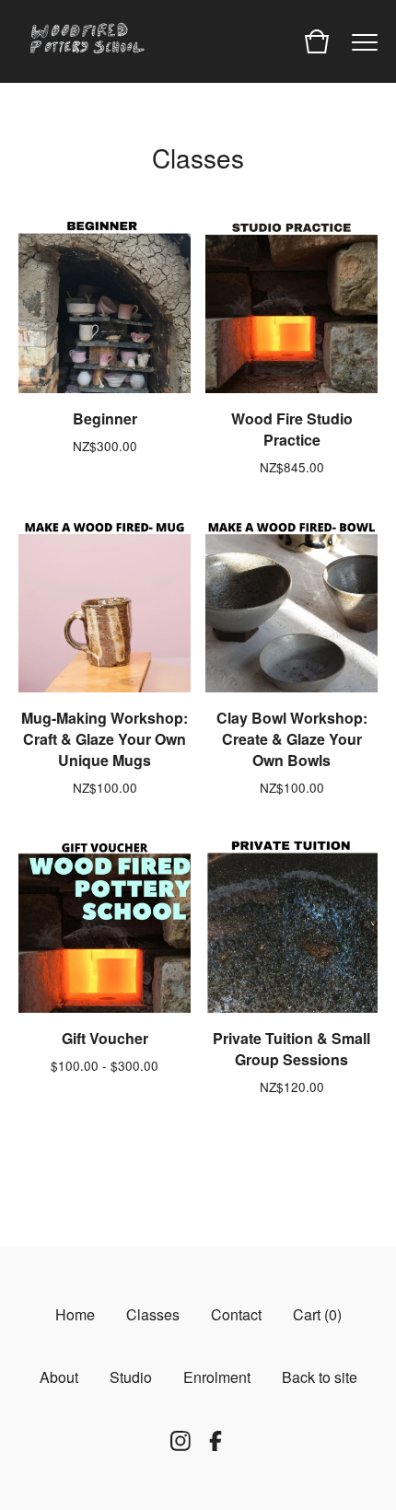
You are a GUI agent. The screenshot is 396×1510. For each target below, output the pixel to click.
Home (75, 1314)
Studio (131, 1377)
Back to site (319, 1377)
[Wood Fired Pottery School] (82, 41)
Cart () (317, 1314)
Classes (153, 1314)
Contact (236, 1314)
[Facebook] (215, 1441)
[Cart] (316, 41)
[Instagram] (180, 1441)
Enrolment (216, 1377)
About (59, 1377)
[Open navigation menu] (364, 41)
